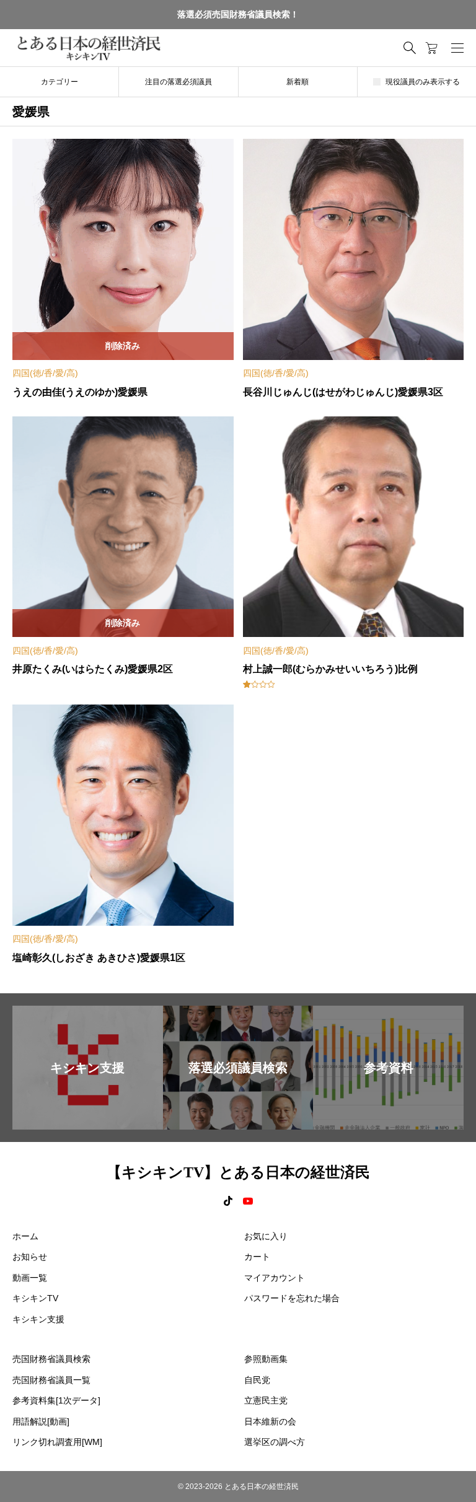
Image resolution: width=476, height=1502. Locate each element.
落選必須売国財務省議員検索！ (238, 14)
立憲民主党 (266, 1400)
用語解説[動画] (40, 1421)
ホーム (25, 1236)
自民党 (257, 1380)
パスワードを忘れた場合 (292, 1298)
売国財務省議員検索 (51, 1359)
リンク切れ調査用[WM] (57, 1442)
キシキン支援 (38, 1319)
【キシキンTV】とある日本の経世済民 (238, 1172)
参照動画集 (266, 1359)
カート (257, 1257)
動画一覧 (29, 1278)
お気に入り (266, 1236)
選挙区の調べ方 (274, 1442)
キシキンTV (35, 1298)
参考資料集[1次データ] (56, 1400)
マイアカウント (274, 1278)
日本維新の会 (270, 1421)
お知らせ (29, 1257)
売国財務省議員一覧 (51, 1380)
